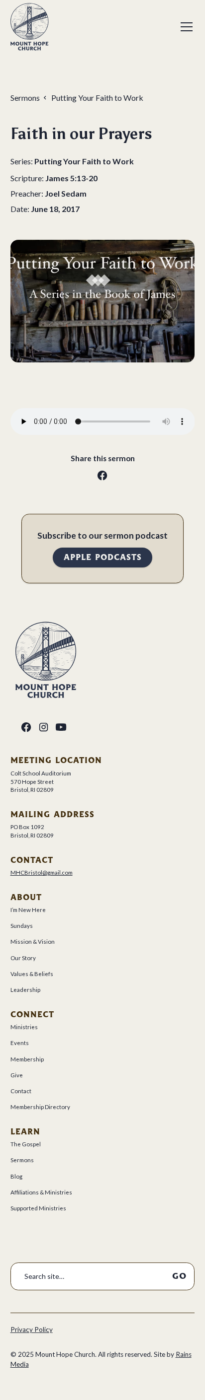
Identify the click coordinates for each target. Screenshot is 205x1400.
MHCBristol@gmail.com (41, 872)
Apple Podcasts (103, 557)
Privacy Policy (31, 1329)
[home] (29, 27)
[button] (185, 27)
